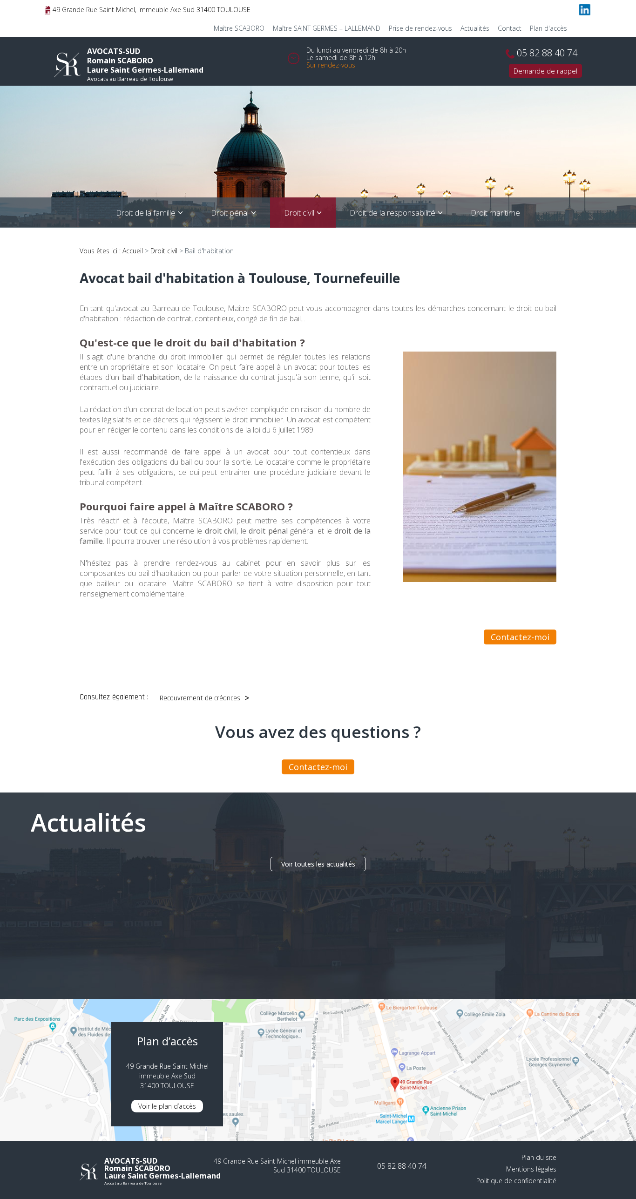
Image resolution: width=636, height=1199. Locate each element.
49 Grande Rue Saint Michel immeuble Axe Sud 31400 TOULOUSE (277, 1165)
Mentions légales (531, 1169)
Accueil (132, 250)
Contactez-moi (520, 637)
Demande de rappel (545, 70)
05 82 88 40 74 (547, 53)
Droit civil (299, 212)
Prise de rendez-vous (420, 28)
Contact (509, 28)
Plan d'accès (548, 28)
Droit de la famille (146, 212)
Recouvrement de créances (200, 698)
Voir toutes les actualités (318, 864)
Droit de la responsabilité (392, 212)
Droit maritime (495, 212)
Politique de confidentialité (516, 1180)
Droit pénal (230, 212)
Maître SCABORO (239, 28)
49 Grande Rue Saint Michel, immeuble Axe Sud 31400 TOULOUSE (150, 9)
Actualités (474, 28)
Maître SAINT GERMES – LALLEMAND (326, 28)
